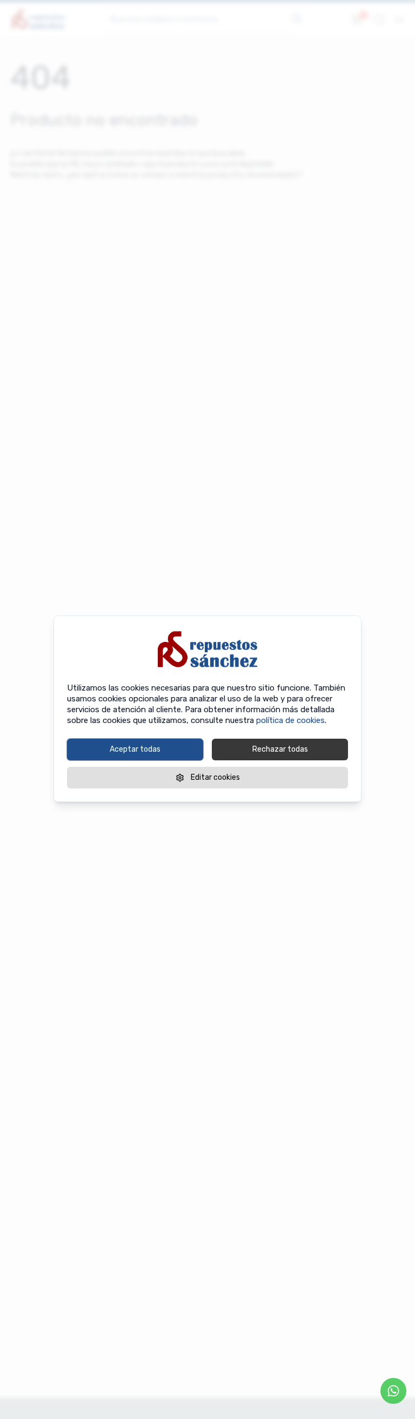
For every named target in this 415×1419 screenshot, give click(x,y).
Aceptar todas (135, 749)
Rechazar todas (280, 749)
